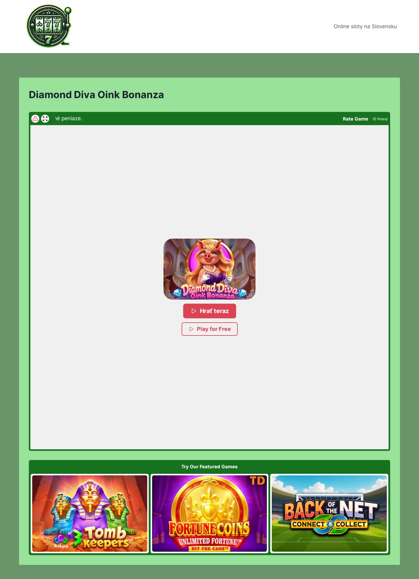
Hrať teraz (214, 311)
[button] (209, 269)
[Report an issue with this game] (35, 119)
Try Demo (90, 513)
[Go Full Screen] (45, 119)
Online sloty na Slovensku (365, 26)
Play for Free (214, 329)
